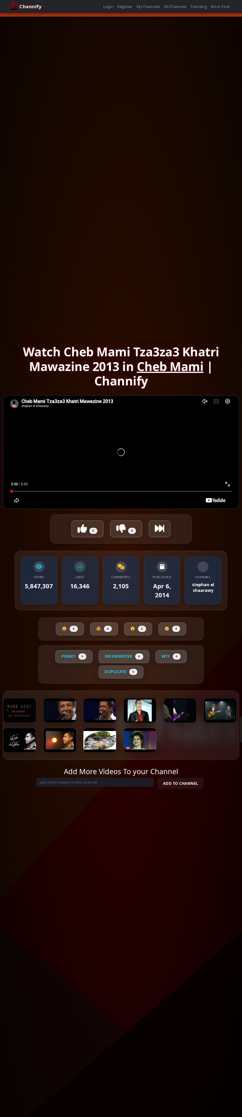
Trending (198, 6)
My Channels (148, 6)
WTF (170, 656)
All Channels (175, 6)
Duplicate (119, 671)
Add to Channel (180, 783)
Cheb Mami (170, 366)
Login (108, 6)
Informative (122, 656)
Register (125, 6)
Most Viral (220, 6)
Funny (72, 656)
